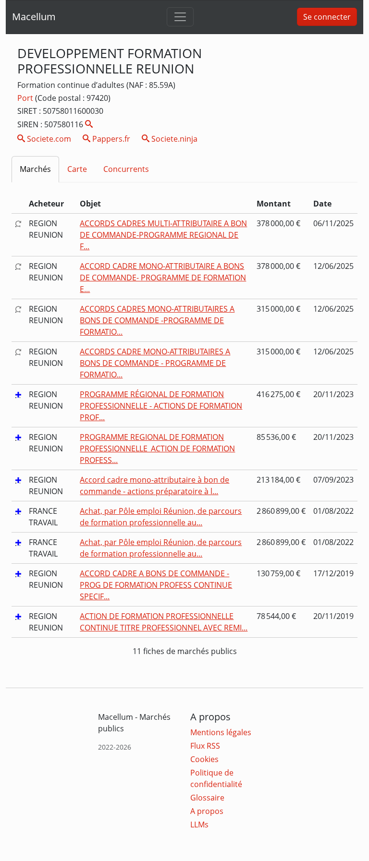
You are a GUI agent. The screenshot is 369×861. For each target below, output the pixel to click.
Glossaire (207, 797)
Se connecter (327, 17)
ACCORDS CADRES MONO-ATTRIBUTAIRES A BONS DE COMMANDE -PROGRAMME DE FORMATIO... (157, 320)
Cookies (204, 759)
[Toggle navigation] (180, 16)
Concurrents (126, 169)
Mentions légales (220, 732)
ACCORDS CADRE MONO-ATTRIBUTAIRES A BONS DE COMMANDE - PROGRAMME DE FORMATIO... (155, 363)
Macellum (34, 16)
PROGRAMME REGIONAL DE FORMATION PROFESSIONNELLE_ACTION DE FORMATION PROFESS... (157, 448)
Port (26, 98)
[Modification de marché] (18, 223)
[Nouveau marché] (18, 394)
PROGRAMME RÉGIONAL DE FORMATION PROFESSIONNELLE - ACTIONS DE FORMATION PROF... (161, 406)
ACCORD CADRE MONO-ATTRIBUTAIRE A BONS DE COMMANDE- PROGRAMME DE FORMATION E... (163, 277)
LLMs (199, 824)
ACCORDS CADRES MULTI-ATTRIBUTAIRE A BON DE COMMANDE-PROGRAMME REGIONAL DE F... (163, 235)
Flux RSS (205, 745)
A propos (206, 811)
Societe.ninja (173, 138)
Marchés (35, 169)
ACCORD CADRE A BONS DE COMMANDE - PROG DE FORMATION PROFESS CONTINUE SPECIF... (156, 585)
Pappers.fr (110, 138)
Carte (77, 169)
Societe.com (48, 138)
